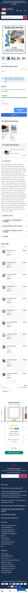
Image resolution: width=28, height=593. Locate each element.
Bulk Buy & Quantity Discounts (9, 525)
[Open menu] (25, 10)
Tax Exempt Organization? (8, 529)
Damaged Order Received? (8, 531)
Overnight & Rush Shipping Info (9, 533)
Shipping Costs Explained (7, 542)
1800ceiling (3, 63)
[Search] (25, 17)
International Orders (6, 572)
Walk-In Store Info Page (7, 564)
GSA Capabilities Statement (8, 514)
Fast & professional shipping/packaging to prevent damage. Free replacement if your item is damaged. (14, 3)
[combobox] (14, 17)
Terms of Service (5, 558)
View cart (5, 391)
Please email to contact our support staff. (12, 488)
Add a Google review (6, 570)
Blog (2, 546)
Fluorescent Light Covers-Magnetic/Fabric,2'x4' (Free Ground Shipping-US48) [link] (14, 134)
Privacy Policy (4, 554)
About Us (3, 535)
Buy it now (14, 115)
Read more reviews (14, 452)
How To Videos (5, 538)
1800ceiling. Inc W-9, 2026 (8, 568)
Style (2, 101)
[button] (13, 448)
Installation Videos (6, 562)
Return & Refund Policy (7, 556)
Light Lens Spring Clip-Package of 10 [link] (5, 134)
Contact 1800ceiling (6, 527)
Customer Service (5, 540)
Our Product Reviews (6, 544)
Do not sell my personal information (10, 560)
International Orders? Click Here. (9, 518)
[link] (5, 129)
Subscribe (22, 476)
